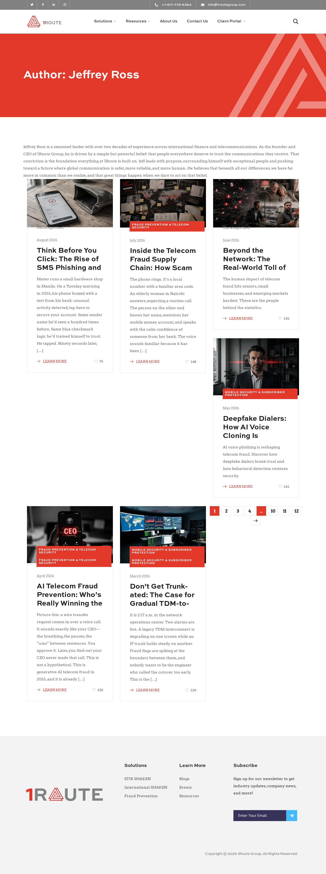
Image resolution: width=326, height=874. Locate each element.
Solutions (103, 21)
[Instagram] (65, 5)
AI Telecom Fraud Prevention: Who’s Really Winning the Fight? (69, 599)
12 (296, 511)
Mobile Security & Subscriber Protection (255, 394)
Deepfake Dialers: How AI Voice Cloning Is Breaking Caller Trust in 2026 (255, 436)
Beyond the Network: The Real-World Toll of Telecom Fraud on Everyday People (254, 268)
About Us (168, 21)
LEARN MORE (54, 361)
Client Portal (229, 21)
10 (273, 511)
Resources (136, 21)
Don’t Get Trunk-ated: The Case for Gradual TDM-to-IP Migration (162, 599)
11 (284, 511)
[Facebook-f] (43, 5)
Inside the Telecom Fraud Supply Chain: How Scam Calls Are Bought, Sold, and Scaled (163, 268)
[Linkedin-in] (54, 5)
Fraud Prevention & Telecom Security (160, 226)
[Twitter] (32, 5)
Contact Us (197, 21)
